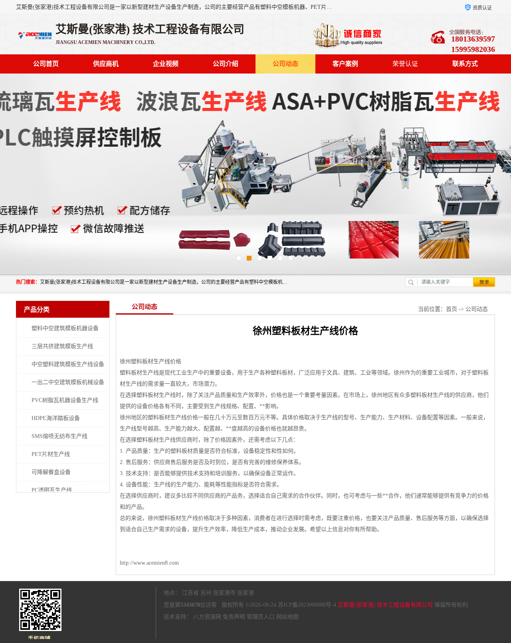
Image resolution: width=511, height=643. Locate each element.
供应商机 (106, 63)
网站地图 (287, 617)
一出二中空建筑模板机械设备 (68, 382)
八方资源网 (207, 617)
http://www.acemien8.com (149, 563)
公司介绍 (225, 63)
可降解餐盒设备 (51, 472)
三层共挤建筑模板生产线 (62, 346)
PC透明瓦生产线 (52, 490)
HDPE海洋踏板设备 (56, 418)
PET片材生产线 (51, 454)
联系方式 (465, 63)
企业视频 (165, 63)
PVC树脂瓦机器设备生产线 (65, 400)
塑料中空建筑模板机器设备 (65, 328)
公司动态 (285, 63)
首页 (451, 309)
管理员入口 (261, 617)
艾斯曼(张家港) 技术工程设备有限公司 (385, 605)
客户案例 (345, 63)
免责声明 (234, 617)
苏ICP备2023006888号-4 (307, 605)
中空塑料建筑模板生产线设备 (68, 364)
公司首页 (46, 63)
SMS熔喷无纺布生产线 (59, 436)
